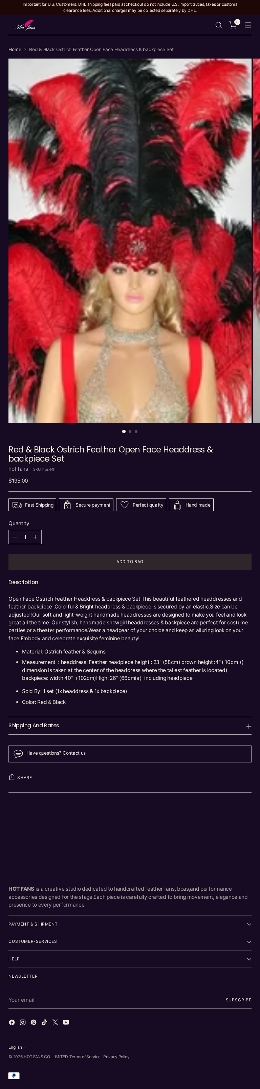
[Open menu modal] (248, 25)
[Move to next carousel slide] (246, 818)
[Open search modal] (219, 25)
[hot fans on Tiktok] (45, 1023)
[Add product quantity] (35, 537)
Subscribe (239, 999)
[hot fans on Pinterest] (34, 1023)
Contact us (74, 753)
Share (24, 777)
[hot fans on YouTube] (67, 1023)
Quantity (18, 523)
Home (14, 49)
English (15, 1047)
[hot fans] (25, 25)
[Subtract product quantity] (15, 537)
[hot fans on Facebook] (12, 1023)
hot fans (18, 469)
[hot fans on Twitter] (56, 1023)
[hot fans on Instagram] (23, 1023)
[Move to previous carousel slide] (230, 818)
